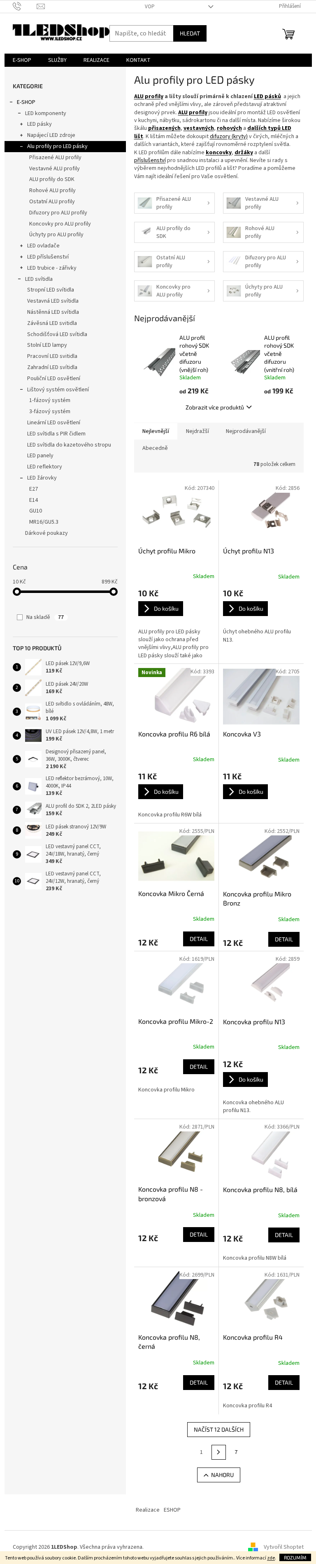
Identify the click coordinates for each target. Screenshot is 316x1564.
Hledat (190, 33)
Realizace (148, 1510)
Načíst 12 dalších (219, 1429)
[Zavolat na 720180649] (25, 6)
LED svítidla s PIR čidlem (56, 434)
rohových (229, 128)
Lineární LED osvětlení (53, 423)
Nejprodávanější (246, 431)
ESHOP (172, 1510)
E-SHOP (26, 102)
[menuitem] (22, 60)
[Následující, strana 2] (218, 1452)
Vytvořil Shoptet (284, 1547)
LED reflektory (44, 467)
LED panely (40, 456)
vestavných (199, 128)
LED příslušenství (48, 257)
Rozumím (295, 1557)
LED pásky (39, 124)
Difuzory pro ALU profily (58, 213)
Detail (199, 938)
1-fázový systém (49, 400)
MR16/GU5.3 (43, 522)
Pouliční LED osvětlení (53, 378)
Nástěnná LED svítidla (53, 312)
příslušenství (150, 160)
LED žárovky (42, 478)
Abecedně (155, 448)
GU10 (35, 511)
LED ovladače (43, 246)
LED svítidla (39, 279)
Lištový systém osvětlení (58, 390)
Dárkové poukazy (46, 533)
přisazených (164, 128)
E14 (33, 500)
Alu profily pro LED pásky (57, 146)
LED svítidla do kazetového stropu (69, 445)
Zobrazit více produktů (215, 407)
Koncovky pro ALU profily (60, 224)
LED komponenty (45, 113)
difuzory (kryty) (229, 136)
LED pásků (267, 96)
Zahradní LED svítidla (52, 367)
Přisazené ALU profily (55, 157)
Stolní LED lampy (47, 345)
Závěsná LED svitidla (52, 323)
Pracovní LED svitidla (52, 356)
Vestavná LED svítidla (53, 301)
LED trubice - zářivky (52, 268)
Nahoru (222, 1474)
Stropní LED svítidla (50, 290)
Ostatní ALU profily (52, 202)
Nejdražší (197, 431)
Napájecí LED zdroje (51, 135)
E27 (33, 489)
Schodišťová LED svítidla (57, 334)
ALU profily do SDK (51, 179)
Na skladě (45, 617)
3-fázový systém (49, 411)
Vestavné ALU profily (54, 169)
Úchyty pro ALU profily (56, 234)
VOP (150, 6)
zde (271, 1558)
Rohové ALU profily (52, 190)
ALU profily (148, 96)
